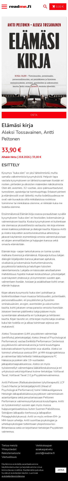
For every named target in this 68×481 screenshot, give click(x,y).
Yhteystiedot (9, 449)
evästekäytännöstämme (13, 476)
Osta (34, 115)
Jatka (60, 470)
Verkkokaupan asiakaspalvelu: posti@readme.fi (45, 449)
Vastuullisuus (9, 457)
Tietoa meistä (9, 445)
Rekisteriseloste (11, 453)
